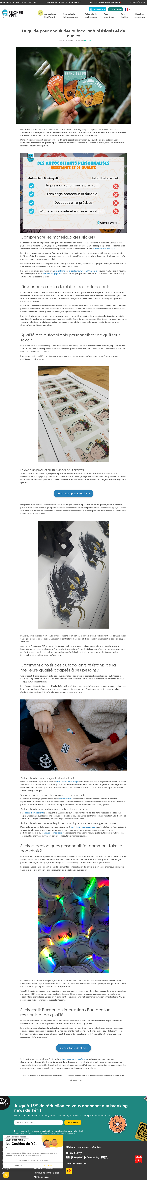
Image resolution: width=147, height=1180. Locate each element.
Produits (87, 40)
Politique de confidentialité (46, 1172)
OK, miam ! (48, 1165)
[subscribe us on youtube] (127, 1149)
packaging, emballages (52, 832)
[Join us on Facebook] (133, 1149)
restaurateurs (65, 1059)
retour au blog (76, 1080)
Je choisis (17, 1165)
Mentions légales (41, 1177)
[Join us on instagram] (139, 1149)
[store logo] (12, 14)
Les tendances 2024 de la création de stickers (42, 1075)
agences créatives (79, 1059)
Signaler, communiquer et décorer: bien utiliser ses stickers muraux (95, 1075)
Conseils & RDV (99, 9)
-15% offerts (117, 9)
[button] (6, 1175)
